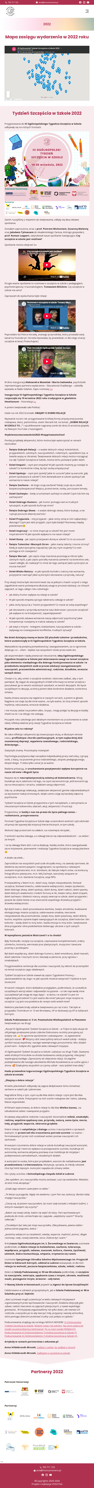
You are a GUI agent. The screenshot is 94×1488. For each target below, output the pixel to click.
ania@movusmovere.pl (48, 2)
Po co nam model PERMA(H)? (60, 1329)
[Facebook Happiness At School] (80, 2)
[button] (87, 11)
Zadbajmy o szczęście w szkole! (53, 1353)
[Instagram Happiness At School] (84, 2)
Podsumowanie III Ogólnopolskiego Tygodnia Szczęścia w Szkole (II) (41, 1335)
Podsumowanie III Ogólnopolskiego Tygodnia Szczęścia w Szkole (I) (40, 1332)
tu (51, 389)
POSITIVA (57, 1484)
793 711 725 (13, 2)
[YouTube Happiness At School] (88, 2)
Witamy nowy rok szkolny (48, 1325)
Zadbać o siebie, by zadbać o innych (56, 1347)
